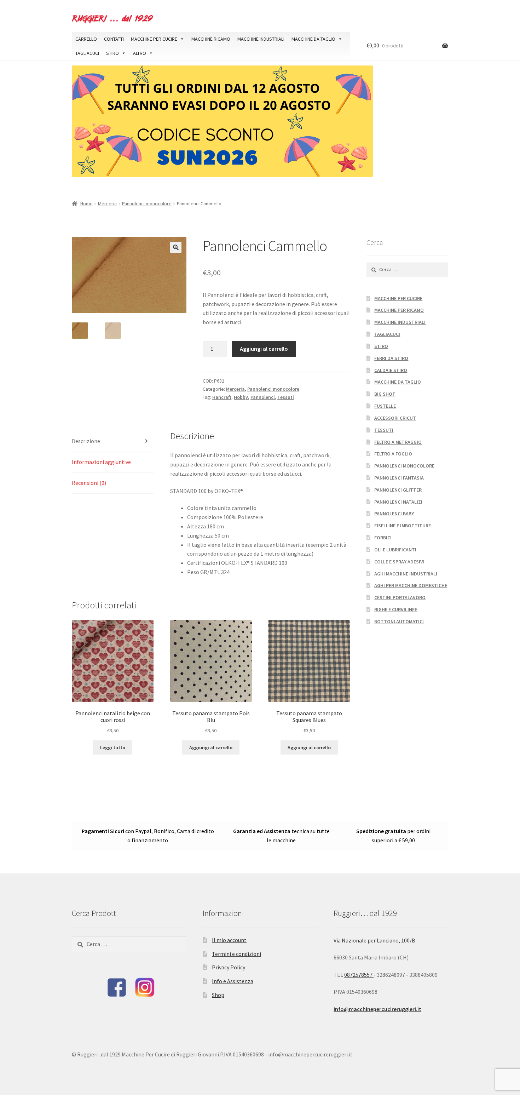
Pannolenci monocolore (147, 203)
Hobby (241, 397)
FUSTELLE (385, 406)
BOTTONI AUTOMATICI (399, 621)
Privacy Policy (228, 967)
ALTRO (139, 53)
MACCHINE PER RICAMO (399, 310)
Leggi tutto (112, 747)
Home (86, 203)
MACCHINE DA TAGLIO (313, 39)
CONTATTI (114, 39)
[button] (175, 247)
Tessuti (285, 397)
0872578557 (359, 974)
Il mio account (229, 940)
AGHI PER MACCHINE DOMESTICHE (410, 585)
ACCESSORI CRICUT (395, 418)
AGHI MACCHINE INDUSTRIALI (405, 574)
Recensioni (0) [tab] (89, 482)
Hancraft (221, 397)
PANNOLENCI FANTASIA (399, 478)
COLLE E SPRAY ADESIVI (399, 561)
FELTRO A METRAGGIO (398, 442)
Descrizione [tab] (86, 441)
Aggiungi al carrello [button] (210, 747)
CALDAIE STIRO (390, 370)
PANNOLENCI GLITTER (398, 490)
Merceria (107, 203)
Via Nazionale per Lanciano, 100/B (374, 940)
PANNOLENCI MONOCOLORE (404, 466)
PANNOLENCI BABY (394, 513)
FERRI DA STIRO (391, 358)
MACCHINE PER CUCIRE (154, 39)
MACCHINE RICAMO (210, 39)
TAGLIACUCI (87, 53)
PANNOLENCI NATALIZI (398, 502)
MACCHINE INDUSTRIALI (260, 39)
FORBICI (383, 537)
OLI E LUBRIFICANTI (395, 549)
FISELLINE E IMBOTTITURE (402, 525)
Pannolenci (262, 397)
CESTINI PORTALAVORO (400, 597)
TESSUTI (383, 430)
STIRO (112, 53)
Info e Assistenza (232, 981)
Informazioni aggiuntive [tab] (101, 461)
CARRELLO (86, 39)
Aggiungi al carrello (264, 348)
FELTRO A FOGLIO (393, 454)
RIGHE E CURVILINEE (395, 609)
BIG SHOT (384, 394)
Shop (218, 994)
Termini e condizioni (236, 953)
